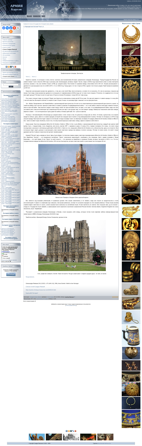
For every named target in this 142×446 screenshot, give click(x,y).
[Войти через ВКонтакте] (7, 27)
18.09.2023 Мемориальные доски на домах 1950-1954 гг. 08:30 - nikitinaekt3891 (10, 172)
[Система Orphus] (10, 273)
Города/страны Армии (8, 76)
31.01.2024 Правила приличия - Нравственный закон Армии (10, 102)
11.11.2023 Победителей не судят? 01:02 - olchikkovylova (11, 139)
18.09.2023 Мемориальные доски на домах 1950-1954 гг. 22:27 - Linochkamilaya (10, 169)
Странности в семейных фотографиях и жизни (8, 234)
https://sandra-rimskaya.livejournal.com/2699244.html (41, 290)
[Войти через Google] (18, 28)
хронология (40, 298)
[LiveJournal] (13, 66)
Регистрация (37, 15)
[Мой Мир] (11, 66)
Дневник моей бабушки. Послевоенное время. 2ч (8, 229)
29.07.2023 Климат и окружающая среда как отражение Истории (10, 106)
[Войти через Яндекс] (14, 27)
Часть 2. (34, 76)
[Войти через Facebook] (10, 27)
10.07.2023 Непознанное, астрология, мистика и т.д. (8, 117)
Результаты (5, 260)
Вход (43, 15)
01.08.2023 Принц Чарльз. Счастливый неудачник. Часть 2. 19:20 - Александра (10, 190)
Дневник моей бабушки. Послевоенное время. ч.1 (8, 232)
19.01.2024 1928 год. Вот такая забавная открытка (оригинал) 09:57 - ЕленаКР (10, 132)
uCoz (109, 443)
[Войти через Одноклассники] (10, 31)
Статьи (31, 23)
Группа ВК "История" (32, 293)
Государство (37, 23)
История (45, 298)
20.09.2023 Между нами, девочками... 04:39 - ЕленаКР (8, 155)
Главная (29, 15)
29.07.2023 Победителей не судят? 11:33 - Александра (11, 193)
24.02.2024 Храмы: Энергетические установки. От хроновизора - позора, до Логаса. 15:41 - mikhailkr (11, 128)
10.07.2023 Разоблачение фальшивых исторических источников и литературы (9, 120)
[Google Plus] (15, 66)
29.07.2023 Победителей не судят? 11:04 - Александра (11, 198)
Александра (50, 297)
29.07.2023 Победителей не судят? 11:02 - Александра (11, 200)
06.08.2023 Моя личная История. (10, 104)
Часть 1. (28, 76)
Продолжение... (30, 277)
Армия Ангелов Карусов (9, 72)
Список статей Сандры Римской (35, 286)
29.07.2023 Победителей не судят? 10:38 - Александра (11, 203)
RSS (138, 19)
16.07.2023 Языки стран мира (9, 110)
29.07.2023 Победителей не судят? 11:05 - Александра (11, 195)
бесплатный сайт (102, 443)
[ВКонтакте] (7, 66)
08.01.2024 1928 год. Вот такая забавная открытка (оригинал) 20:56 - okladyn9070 (10, 136)
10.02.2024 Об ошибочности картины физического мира (9, 99)
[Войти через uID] (3, 27)
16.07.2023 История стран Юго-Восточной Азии (10, 114)
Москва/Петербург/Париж (9, 74)
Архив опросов (13, 260)
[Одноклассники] (9, 66)
